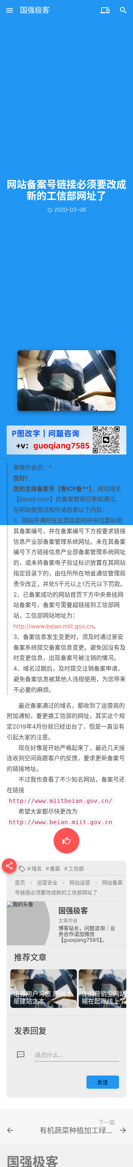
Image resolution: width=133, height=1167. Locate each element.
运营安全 (47, 882)
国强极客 (35, 10)
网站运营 (79, 882)
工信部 (76, 868)
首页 (20, 882)
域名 (36, 868)
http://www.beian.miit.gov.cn (53, 626)
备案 (55, 868)
